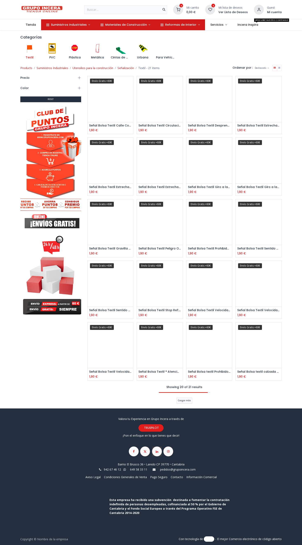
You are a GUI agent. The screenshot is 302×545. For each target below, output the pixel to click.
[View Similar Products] (130, 101)
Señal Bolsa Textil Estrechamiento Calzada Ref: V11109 (159, 187)
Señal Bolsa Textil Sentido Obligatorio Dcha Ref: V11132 (258, 248)
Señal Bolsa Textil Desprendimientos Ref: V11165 (209, 125)
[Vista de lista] (279, 68)
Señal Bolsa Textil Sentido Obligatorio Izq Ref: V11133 (110, 310)
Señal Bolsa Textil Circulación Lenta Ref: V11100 (159, 125)
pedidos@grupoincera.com (178, 469)
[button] (262, 68)
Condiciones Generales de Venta (125, 477)
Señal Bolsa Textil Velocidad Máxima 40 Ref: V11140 (110, 371)
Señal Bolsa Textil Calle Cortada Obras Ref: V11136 (110, 125)
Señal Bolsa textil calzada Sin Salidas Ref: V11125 (258, 371)
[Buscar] (164, 10)
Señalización (126, 68)
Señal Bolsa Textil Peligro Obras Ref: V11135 (159, 248)
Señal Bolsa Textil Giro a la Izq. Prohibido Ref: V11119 (258, 187)
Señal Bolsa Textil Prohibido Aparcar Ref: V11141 (209, 248)
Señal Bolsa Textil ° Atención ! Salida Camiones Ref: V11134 (159, 371)
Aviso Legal (93, 477)
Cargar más (184, 400)
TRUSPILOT (151, 428)
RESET (51, 99)
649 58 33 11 (139, 469)
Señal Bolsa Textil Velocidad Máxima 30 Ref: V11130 (258, 310)
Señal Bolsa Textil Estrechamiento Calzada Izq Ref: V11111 (110, 187)
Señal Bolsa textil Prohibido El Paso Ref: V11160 (209, 371)
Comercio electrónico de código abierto (255, 539)
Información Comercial (201, 477)
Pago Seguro (158, 477)
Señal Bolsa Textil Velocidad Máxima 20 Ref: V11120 (209, 310)
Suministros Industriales (52, 68)
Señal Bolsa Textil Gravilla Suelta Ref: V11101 (110, 248)
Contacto (177, 477)
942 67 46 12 (112, 469)
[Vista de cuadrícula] (274, 68)
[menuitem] (30, 24)
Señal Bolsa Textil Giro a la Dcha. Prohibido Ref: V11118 (209, 187)
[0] (178, 9)
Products (26, 68)
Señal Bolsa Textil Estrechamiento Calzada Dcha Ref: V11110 (258, 125)
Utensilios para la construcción (93, 68)
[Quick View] (130, 82)
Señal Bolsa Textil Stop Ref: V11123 (159, 310)
